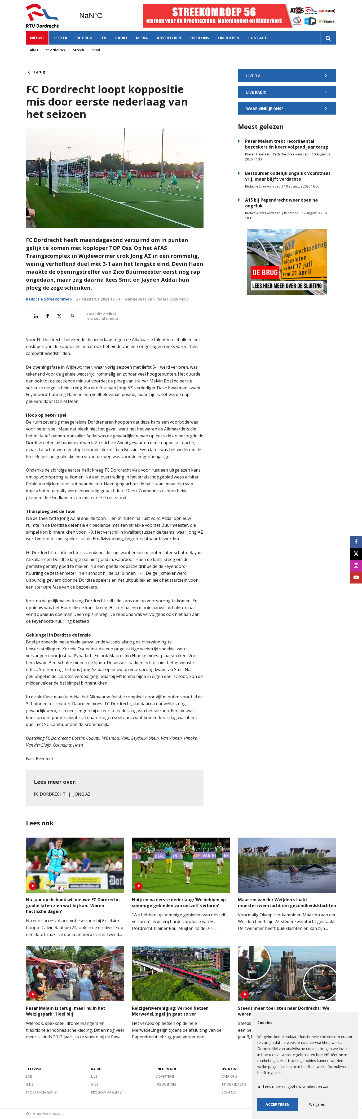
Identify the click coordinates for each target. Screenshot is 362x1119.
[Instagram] (356, 566)
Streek (60, 37)
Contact (257, 37)
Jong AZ (82, 794)
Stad (96, 50)
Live (29, 1076)
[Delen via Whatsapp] (72, 316)
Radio (121, 37)
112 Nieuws (55, 50)
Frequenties (166, 1084)
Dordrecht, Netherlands (104, 16)
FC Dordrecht (50, 794)
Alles (34, 50)
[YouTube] (356, 578)
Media (142, 37)
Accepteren (278, 1104)
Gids (29, 1084)
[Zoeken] (328, 38)
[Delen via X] (59, 316)
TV (103, 37)
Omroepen (228, 37)
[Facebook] (356, 542)
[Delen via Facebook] (47, 316)
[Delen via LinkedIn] (36, 316)
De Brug (84, 37)
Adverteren (169, 37)
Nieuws (37, 37)
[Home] (48, 16)
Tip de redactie (234, 1084)
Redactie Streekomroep (49, 299)
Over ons (199, 37)
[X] (356, 554)
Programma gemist (42, 1092)
